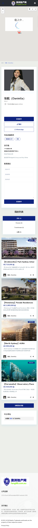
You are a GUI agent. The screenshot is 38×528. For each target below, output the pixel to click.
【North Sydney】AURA (14, 343)
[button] (23, 35)
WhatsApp (20, 129)
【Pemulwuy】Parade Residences (18, 302)
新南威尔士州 (9, 139)
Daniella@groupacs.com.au (15, 104)
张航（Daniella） (15, 98)
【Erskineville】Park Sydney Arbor (18, 262)
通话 (19, 124)
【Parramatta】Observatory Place (18, 384)
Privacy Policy (5, 525)
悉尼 (18, 139)
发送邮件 (19, 119)
